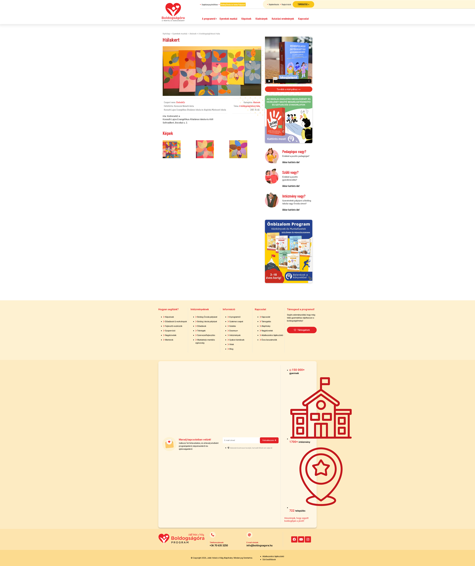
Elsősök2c (180, 102)
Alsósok (256, 102)
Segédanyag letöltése (210, 4)
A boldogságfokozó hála (249, 106)
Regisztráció (286, 4)
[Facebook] (294, 539)
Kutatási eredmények (283, 18)
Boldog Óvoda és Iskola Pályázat (233, 4)
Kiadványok (262, 18)
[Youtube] (301, 539)
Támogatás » (303, 4)
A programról (208, 18)
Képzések (246, 18)
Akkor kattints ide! (291, 162)
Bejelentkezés (274, 4)
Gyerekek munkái (228, 18)
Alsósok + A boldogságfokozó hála (205, 33)
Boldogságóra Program (173, 12)
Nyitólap (166, 33)
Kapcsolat (303, 18)
